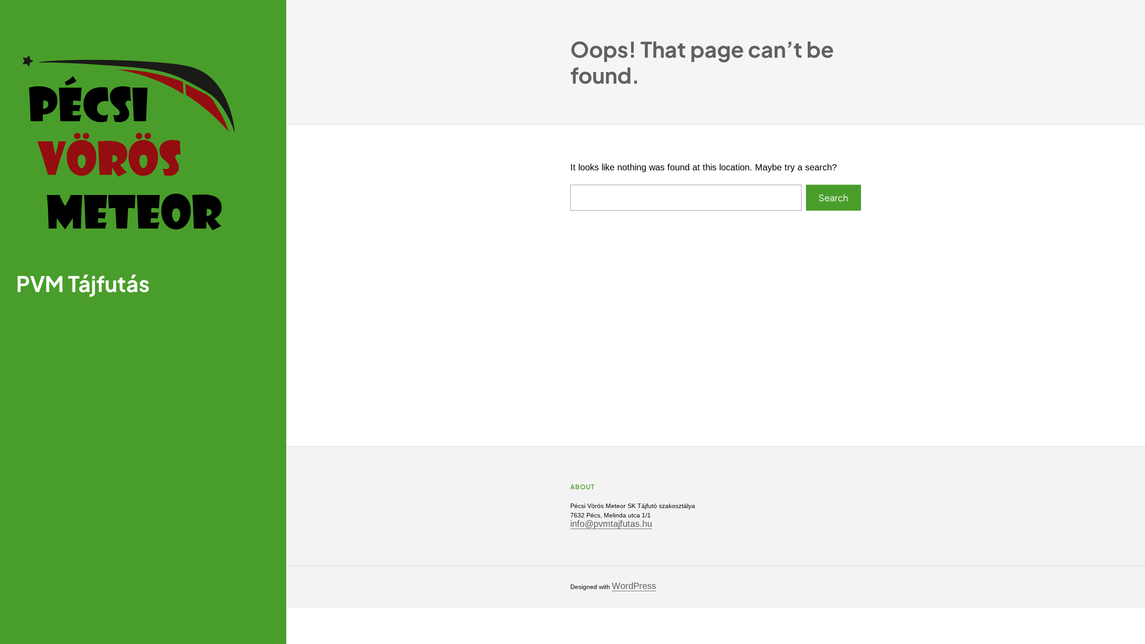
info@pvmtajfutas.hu (611, 524)
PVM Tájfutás (83, 283)
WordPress (634, 586)
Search (833, 197)
